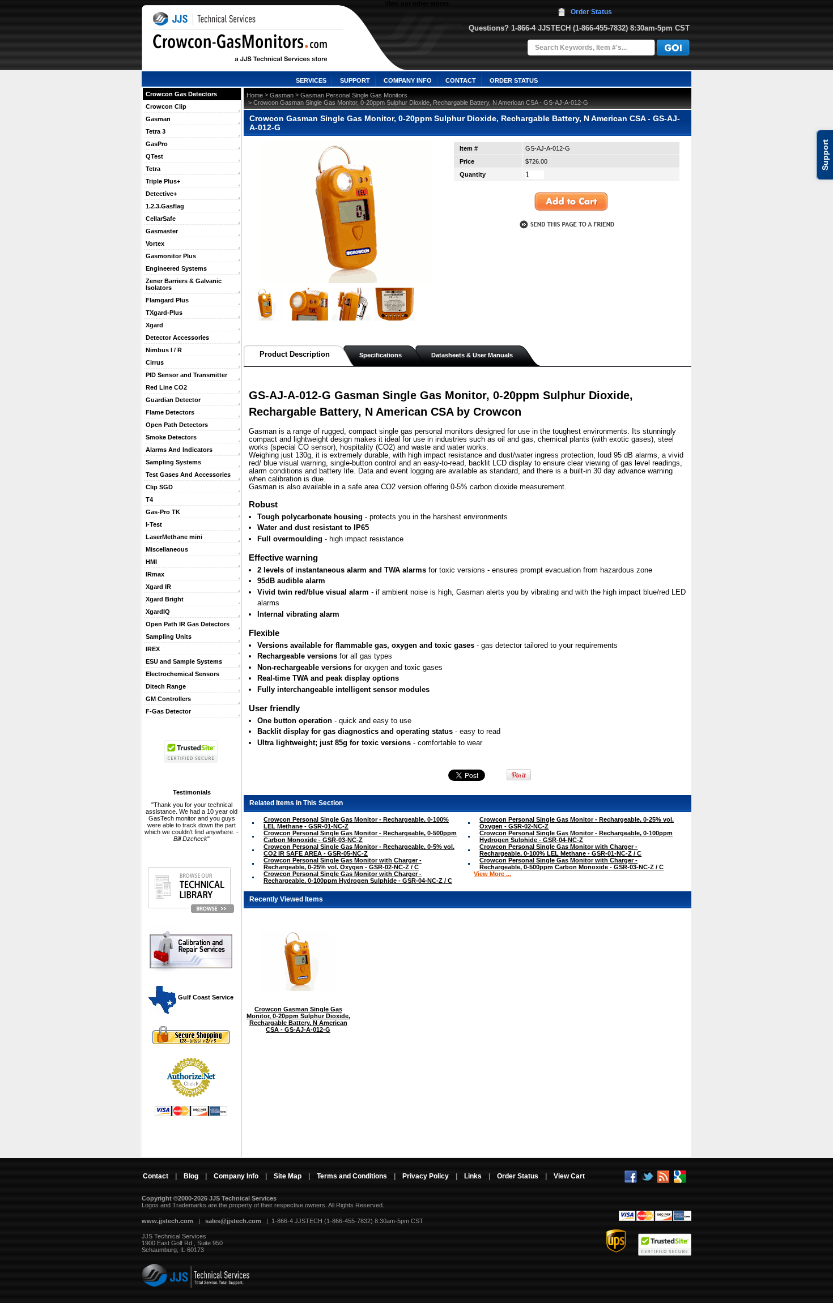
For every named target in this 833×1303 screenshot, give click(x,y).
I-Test (154, 524)
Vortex (155, 243)
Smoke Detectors (171, 437)
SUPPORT (355, 80)
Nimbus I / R (164, 350)
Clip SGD (159, 487)
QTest (154, 156)
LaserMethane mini (174, 536)
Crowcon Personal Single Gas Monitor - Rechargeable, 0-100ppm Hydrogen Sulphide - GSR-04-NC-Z (576, 836)
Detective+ (161, 193)
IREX (153, 649)
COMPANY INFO (408, 80)
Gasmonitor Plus (171, 256)
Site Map (287, 1176)
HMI (151, 561)
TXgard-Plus (164, 312)
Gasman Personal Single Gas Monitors (353, 95)
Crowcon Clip (166, 106)
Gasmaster (162, 231)
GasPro (157, 143)
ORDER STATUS (514, 80)
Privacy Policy (425, 1176)
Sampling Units (169, 636)
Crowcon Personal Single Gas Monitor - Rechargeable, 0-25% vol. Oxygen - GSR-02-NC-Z (576, 823)
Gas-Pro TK (163, 512)
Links (473, 1176)
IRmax (155, 574)
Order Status (591, 12)
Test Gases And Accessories (188, 474)
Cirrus (155, 362)
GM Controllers (168, 698)
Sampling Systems (173, 462)
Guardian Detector (173, 399)
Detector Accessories (177, 337)
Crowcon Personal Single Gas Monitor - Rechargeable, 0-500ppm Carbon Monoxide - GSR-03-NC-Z (360, 836)
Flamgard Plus (167, 300)
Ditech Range (166, 686)
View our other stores (417, 3)
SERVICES (311, 80)
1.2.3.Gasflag (165, 206)
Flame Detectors (170, 412)
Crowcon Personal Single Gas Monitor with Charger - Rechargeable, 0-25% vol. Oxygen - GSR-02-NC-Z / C (343, 863)
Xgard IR (158, 586)
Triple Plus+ (163, 181)
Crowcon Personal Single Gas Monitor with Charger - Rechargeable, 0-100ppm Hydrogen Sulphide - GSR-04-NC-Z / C (358, 877)
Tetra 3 (155, 131)
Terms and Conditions (352, 1176)
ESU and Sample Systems (184, 661)
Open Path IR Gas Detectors (188, 624)
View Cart (569, 1176)
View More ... (492, 873)
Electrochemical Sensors (182, 673)
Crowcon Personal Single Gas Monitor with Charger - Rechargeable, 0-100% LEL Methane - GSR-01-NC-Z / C (560, 850)
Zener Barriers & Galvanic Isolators (184, 284)
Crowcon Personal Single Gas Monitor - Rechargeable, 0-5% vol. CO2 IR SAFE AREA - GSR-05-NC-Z (359, 850)
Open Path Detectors (177, 424)
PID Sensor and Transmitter (186, 374)
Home (254, 95)
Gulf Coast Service (204, 997)
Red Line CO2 (166, 387)
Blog (191, 1176)
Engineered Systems (176, 268)
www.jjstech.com (167, 1220)
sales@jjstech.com (233, 1220)
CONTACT (460, 80)
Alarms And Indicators (179, 449)
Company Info (236, 1176)
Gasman (158, 119)
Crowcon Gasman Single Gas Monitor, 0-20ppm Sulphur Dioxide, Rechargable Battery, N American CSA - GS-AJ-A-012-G (298, 1019)
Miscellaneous (167, 549)
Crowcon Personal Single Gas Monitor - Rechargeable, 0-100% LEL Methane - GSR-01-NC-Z (356, 823)
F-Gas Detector (168, 711)
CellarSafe (161, 218)
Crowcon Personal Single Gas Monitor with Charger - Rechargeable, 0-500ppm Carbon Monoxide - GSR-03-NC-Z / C (571, 863)
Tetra (153, 168)
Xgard (154, 325)
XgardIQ (158, 611)
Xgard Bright (165, 599)
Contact (155, 1176)
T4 (149, 499)
